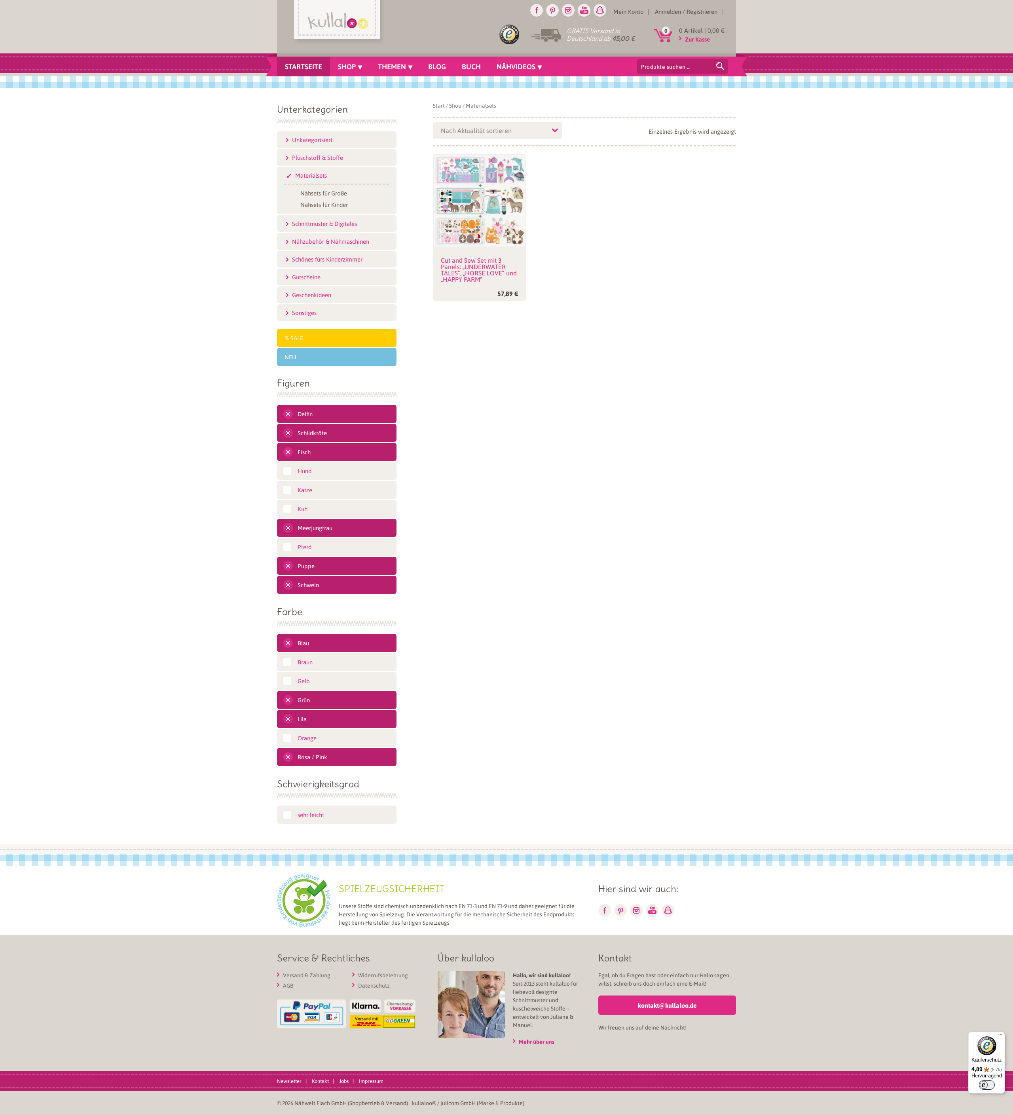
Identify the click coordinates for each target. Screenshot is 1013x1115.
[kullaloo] (339, 22)
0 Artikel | (702, 30)
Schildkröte (312, 433)
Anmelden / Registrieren (686, 11)
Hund (304, 471)
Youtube (584, 10)
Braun (305, 662)
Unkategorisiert (312, 140)
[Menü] (1000, 1036)
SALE (296, 338)
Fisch (304, 452)
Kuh (302, 509)
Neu (290, 357)
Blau (303, 643)
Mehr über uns (536, 1041)
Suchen (720, 66)
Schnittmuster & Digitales (324, 224)
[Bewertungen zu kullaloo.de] (509, 36)
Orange (307, 738)
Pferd (304, 547)
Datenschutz (374, 985)
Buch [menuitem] (471, 66)
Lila (302, 719)
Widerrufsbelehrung (383, 974)
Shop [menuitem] (347, 66)
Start (439, 105)
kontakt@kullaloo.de (667, 1005)
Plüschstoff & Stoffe (317, 157)
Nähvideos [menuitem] (516, 66)
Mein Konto (628, 11)
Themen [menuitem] (392, 66)
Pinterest (552, 10)
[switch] (987, 1085)
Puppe (306, 566)
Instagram (568, 10)
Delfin (305, 414)
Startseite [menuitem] (303, 66)
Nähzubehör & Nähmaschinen (330, 241)
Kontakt (320, 1080)
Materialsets (311, 175)
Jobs (344, 1080)
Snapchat (600, 10)
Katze (305, 490)
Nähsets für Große (323, 192)
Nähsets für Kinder (324, 204)
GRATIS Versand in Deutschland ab (601, 34)
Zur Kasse (697, 39)
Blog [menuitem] (437, 66)
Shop (455, 105)
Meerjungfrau (315, 528)
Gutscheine (306, 277)
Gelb (304, 681)
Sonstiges (304, 313)
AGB (288, 985)
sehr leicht (311, 815)
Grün (304, 700)
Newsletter (289, 1080)
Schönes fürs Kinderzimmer (327, 259)
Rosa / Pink (312, 757)
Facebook (536, 10)
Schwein (308, 585)
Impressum (371, 1080)
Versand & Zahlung (306, 974)
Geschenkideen (311, 295)
